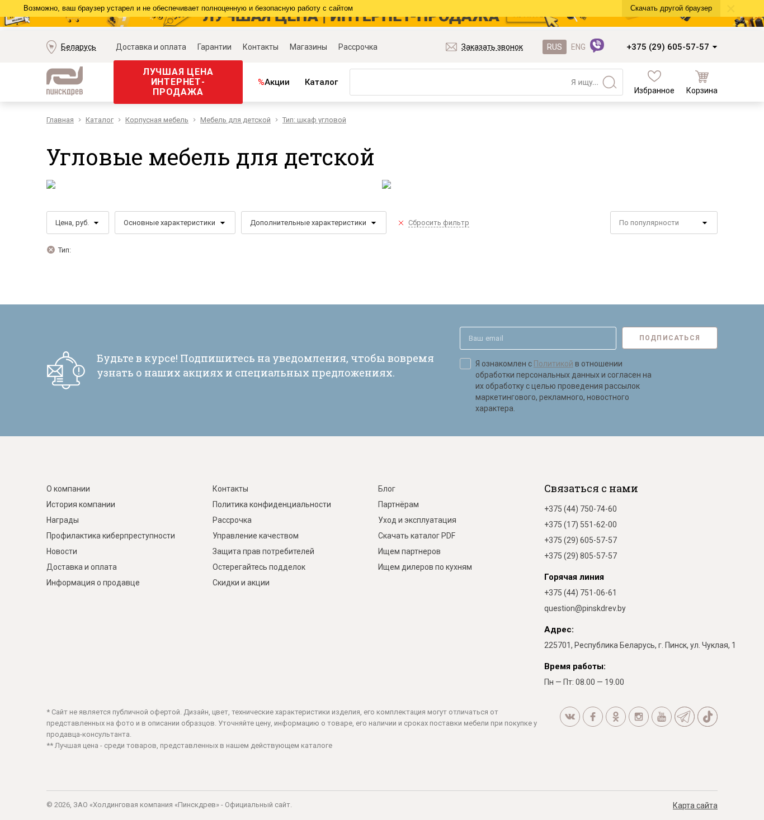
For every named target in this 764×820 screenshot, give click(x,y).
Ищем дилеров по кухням (425, 566)
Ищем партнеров (409, 551)
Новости (61, 551)
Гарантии (214, 46)
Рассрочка (358, 46)
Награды (62, 520)
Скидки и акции (241, 582)
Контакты (261, 46)
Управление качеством (256, 535)
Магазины (308, 46)
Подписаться (669, 338)
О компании (68, 488)
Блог (386, 488)
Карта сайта (695, 805)
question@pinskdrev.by (585, 608)
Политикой (553, 363)
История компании (80, 504)
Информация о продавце (93, 582)
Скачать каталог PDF (416, 535)
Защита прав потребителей (263, 551)
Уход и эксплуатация (417, 520)
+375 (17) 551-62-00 (580, 524)
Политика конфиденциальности (272, 504)
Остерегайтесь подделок (259, 566)
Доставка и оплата (151, 46)
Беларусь (78, 46)
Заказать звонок (492, 46)
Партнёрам (398, 504)
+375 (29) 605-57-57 (667, 47)
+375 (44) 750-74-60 (580, 508)
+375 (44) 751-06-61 (580, 592)
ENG (578, 46)
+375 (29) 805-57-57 (580, 555)
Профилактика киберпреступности (110, 535)
